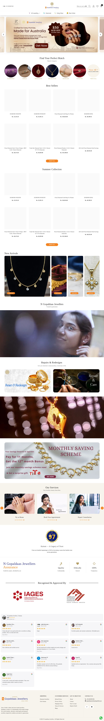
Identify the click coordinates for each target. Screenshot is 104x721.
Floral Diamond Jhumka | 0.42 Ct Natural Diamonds (64, 149)
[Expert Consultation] (84, 504)
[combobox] (82, 6)
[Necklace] (59, 276)
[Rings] (75, 276)
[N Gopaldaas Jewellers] (10, 70)
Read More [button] (4, 634)
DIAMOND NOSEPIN (15, 114)
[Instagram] (92, 706)
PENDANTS (38, 78)
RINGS (25, 78)
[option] (11, 72)
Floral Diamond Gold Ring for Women (64, 114)
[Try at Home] (19, 504)
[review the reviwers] (31, 624)
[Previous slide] (4, 34)
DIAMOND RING (88, 114)
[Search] (84, 6)
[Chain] (27, 276)
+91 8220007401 (10, 6)
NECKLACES (52, 78)
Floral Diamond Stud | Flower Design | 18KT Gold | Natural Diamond (15, 149)
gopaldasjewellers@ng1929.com (94, 700)
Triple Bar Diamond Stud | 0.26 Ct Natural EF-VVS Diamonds (39, 149)
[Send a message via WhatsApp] (101, 718)
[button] (1, 508)
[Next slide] (100, 34)
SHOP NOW (11, 293)
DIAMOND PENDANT (40, 114)
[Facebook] (87, 706)
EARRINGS (10, 78)
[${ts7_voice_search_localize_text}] (86, 6)
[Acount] (94, 6)
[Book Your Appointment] (52, 504)
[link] (27, 380)
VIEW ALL (93, 78)
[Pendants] (92, 276)
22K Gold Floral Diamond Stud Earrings (88, 148)
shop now (74, 293)
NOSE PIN (80, 78)
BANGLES (66, 78)
